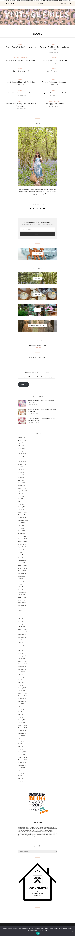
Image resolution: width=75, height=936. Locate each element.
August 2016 (21, 640)
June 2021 (21, 496)
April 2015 (21, 682)
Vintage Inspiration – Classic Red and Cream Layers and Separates (41, 419)
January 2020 (22, 536)
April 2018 (21, 587)
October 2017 (22, 603)
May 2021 (20, 499)
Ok (38, 933)
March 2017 (21, 621)
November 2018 (22, 568)
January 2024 (22, 461)
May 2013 (20, 744)
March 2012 (21, 781)
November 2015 (22, 664)
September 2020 (23, 520)
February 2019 (22, 560)
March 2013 (21, 749)
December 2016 (22, 629)
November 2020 (22, 515)
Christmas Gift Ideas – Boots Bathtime (20, 60)
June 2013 (21, 741)
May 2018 (20, 584)
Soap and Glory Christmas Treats (54, 93)
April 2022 (21, 480)
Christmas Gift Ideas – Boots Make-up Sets (54, 48)
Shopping (57, 101)
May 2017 (20, 616)
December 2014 (22, 693)
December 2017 (22, 597)
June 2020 (21, 528)
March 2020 (21, 531)
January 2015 (22, 690)
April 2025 (21, 446)
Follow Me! (37, 347)
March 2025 (21, 448)
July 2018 (20, 579)
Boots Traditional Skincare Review (21, 93)
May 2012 (20, 776)
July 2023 (21, 467)
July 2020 (21, 525)
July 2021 (20, 493)
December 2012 (22, 757)
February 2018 (22, 592)
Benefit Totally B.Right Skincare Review (21, 47)
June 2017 (21, 613)
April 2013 (21, 746)
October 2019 (22, 544)
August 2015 (21, 672)
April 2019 (21, 555)
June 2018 (21, 581)
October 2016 (22, 635)
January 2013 (21, 754)
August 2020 (21, 523)
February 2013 (22, 752)
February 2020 (22, 533)
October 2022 (22, 477)
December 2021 (22, 488)
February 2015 (22, 688)
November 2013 (22, 728)
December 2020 (22, 512)
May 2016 (20, 648)
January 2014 (22, 722)
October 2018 (22, 571)
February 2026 (22, 438)
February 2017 (22, 624)
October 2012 (22, 762)
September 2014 (22, 701)
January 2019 (21, 563)
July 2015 (20, 674)
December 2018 (22, 565)
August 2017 (21, 608)
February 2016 (22, 656)
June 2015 (21, 677)
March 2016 (21, 653)
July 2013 (20, 738)
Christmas (24, 58)
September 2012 (22, 765)
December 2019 (22, 539)
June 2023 (21, 469)
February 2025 (22, 451)
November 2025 (22, 440)
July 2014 (20, 706)
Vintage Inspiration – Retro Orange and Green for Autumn (42, 410)
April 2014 (21, 714)
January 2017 (21, 627)
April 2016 (21, 651)
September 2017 (22, 605)
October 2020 (22, 517)
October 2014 (22, 698)
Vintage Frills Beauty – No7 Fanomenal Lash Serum (21, 105)
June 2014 (21, 709)
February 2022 (22, 485)
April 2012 (21, 778)
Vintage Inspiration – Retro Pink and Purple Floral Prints (41, 401)
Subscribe (23, 384)
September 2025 (23, 443)
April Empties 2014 (54, 71)
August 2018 (21, 576)
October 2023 (22, 464)
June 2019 (21, 549)
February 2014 (22, 720)
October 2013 (22, 730)
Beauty (20, 44)
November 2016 (22, 632)
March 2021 (21, 504)
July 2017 (20, 611)
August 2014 (21, 704)
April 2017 (20, 619)
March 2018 (21, 589)
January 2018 (21, 595)
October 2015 (22, 666)
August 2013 (21, 736)
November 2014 (22, 696)
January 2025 (22, 454)
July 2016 (20, 643)
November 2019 (22, 541)
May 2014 (20, 712)
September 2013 (22, 733)
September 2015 (22, 669)
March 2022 (21, 483)
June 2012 (21, 773)
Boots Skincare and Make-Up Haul (54, 60)
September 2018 (22, 573)
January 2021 (22, 509)
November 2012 (22, 760)
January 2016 (21, 658)
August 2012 (21, 768)
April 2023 (21, 475)
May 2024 (21, 459)
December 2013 (22, 725)
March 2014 (21, 717)
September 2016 (22, 637)
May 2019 (20, 552)
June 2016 (21, 645)
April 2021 (21, 501)
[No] (73, 931)
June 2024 (21, 456)
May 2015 (20, 680)
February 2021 (22, 507)
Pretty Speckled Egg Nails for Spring (21, 82)
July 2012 (20, 770)
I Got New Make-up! (21, 71)
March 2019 (21, 557)
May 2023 (21, 472)
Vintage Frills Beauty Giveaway (54, 82)
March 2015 (21, 685)
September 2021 (22, 491)
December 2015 (22, 661)
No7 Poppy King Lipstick (54, 103)
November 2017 (22, 600)
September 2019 (22, 547)
